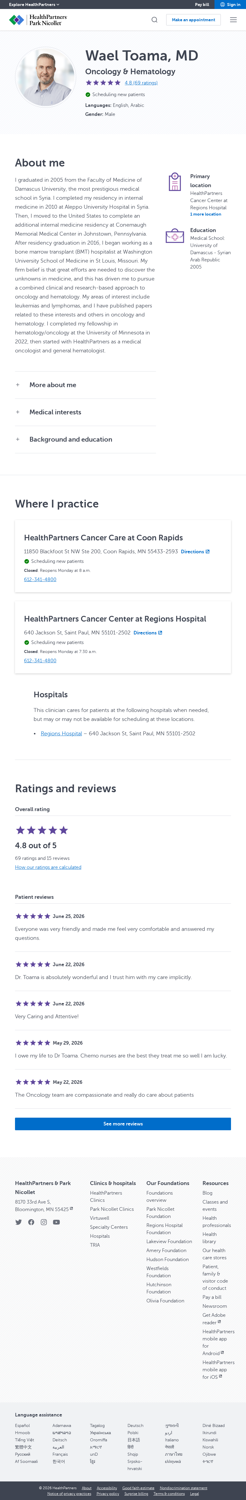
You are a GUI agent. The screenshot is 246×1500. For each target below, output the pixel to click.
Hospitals (100, 1236)
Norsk (208, 1447)
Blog (207, 1193)
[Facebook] (31, 1224)
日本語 (134, 1440)
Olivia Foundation (165, 1301)
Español (22, 1425)
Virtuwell (99, 1218)
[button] (230, 4)
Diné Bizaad (213, 1425)
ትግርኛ (207, 1461)
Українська (100, 1433)
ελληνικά (173, 1461)
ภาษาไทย (173, 1454)
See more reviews (123, 1124)
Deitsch (59, 1440)
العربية (58, 1447)
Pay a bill (211, 1297)
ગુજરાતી (172, 1425)
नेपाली (169, 1447)
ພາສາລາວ (61, 1433)
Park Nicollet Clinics (112, 1209)
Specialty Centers (109, 1227)
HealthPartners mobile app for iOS (218, 1370)
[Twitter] (18, 1224)
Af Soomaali (26, 1461)
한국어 (58, 1461)
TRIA (95, 1245)
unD (94, 1454)
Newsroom (214, 1306)
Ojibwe (209, 1454)
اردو (168, 1433)
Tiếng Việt (24, 1440)
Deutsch (135, 1425)
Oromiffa (98, 1440)
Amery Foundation (166, 1250)
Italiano (172, 1440)
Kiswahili (210, 1440)
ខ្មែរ (92, 1461)
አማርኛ (96, 1447)
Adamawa (61, 1425)
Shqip (133, 1454)
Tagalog (97, 1425)
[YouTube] (56, 1224)
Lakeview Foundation (169, 1241)
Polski (133, 1433)
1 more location (205, 214)
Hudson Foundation (167, 1259)
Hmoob (22, 1433)
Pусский (22, 1454)
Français (60, 1454)
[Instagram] (43, 1224)
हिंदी (131, 1447)
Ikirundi (209, 1433)
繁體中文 (23, 1447)
